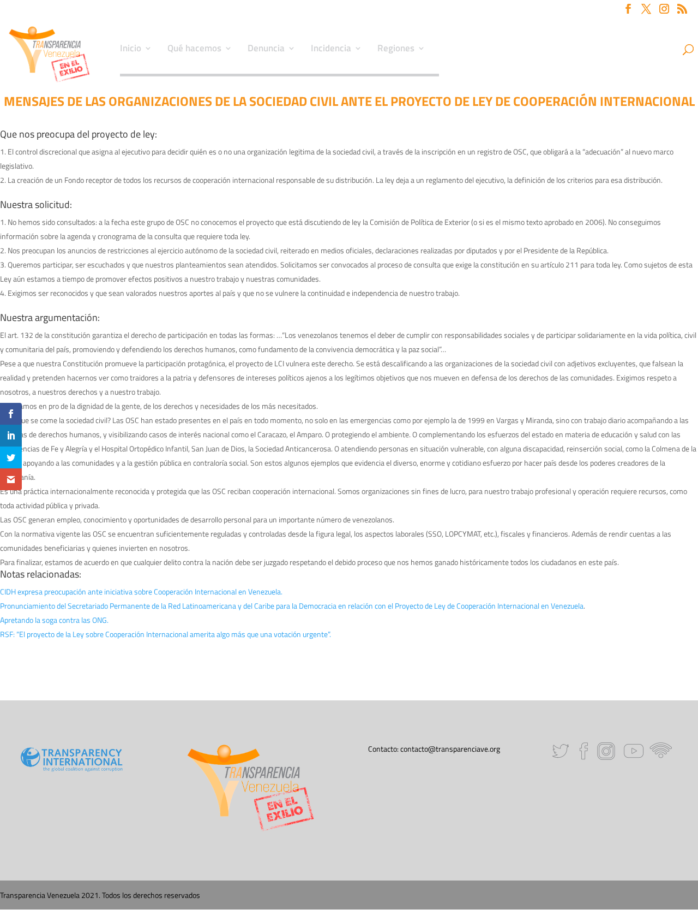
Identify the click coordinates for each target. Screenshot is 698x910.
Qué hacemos (194, 49)
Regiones (395, 49)
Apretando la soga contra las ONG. (54, 620)
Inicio (130, 49)
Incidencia (331, 49)
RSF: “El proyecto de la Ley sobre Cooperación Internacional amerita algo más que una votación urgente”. (165, 634)
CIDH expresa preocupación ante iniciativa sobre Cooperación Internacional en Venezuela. (141, 591)
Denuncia (266, 49)
